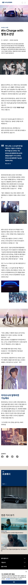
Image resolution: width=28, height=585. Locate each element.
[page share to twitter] (7, 456)
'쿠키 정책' (8, 579)
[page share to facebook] (2, 456)
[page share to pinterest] (12, 456)
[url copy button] (17, 456)
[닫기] (26, 571)
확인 (14, 582)
